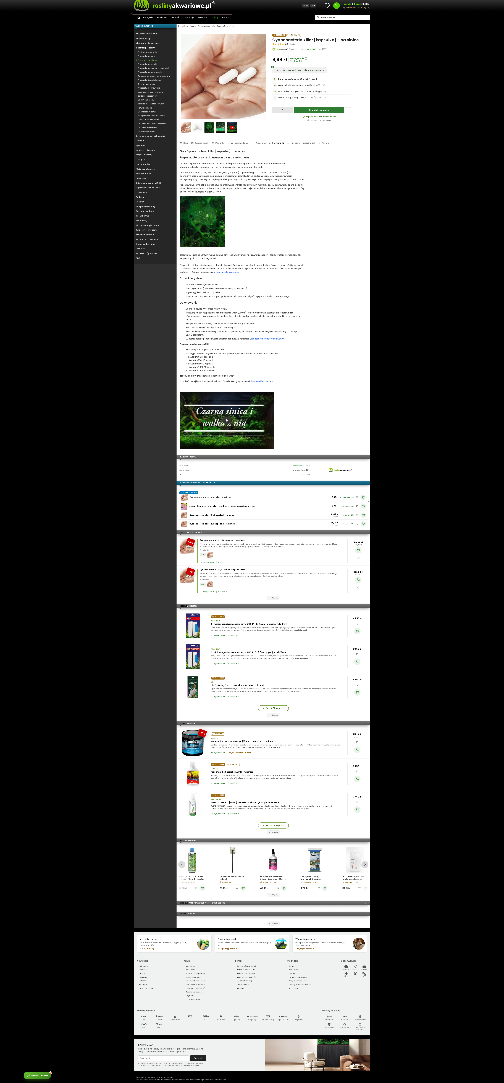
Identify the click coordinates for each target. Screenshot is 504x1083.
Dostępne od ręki (146, 988)
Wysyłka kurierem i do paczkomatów (295, 85)
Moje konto (190, 966)
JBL (212, 682)
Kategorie (148, 17)
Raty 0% (292, 973)
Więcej (197, 1065)
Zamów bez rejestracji (195, 973)
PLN (313, 5)
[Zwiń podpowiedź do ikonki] (75, 1071)
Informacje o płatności (246, 977)
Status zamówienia (194, 977)
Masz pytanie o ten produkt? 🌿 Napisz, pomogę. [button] (62, 1074)
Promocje (189, 17)
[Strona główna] (138, 17)
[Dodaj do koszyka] (358, 550)
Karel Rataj (216, 799)
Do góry (275, 598)
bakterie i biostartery (262, 381)
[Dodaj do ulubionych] (348, 110)
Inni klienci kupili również (302, 143)
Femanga (214, 769)
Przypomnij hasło (193, 999)
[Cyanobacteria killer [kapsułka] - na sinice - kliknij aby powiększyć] (186, 127)
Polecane (202, 17)
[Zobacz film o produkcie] (232, 127)
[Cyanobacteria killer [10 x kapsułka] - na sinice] (184, 515)
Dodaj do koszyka (319, 110)
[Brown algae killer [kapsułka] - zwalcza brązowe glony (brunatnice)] (184, 506)
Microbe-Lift (216, 738)
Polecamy (295, 35)
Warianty (219, 143)
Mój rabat (190, 995)
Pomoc (225, 17)
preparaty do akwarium (226, 272)
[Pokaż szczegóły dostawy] (324, 85)
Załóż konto (191, 970)
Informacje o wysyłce (246, 973)
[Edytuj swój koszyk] (336, 5)
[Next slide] (364, 864)
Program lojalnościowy (298, 977)
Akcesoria (261, 143)
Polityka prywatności (297, 981)
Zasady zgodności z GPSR (300, 984)
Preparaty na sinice (225, 26)
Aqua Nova (215, 621)
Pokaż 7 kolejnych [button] (275, 708)
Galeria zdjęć (201, 143)
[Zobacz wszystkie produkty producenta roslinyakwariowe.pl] (280, 49)
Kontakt (240, 988)
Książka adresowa (194, 992)
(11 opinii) (292, 44)
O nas (291, 966)
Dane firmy (293, 988)
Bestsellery (143, 977)
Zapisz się (198, 1058)
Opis (185, 143)
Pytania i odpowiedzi (246, 970)
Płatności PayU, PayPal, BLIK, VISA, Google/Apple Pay (302, 91)
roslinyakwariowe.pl (301, 466)
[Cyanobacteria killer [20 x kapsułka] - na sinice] (184, 524)
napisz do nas (329, 116)
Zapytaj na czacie (314, 116)
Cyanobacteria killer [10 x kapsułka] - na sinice (222, 540)
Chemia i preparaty (206, 26)
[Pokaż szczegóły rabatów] (326, 97)
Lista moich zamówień (195, 981)
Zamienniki (278, 143)
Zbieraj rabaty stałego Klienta (292, 97)
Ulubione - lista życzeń (195, 988)
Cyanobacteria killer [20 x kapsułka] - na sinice (222, 570)
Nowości (176, 17)
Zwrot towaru (243, 984)
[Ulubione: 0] (327, 6)
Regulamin (293, 970)
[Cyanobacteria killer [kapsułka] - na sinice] (223, 76)
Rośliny (215, 17)
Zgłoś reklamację (244, 981)
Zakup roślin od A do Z (246, 966)
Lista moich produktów (195, 984)
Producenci (162, 17)
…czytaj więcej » (301, 630)
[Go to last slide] (181, 864)
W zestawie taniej (240, 143)
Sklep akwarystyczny (187, 26)
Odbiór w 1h (222, 562)
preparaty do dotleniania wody (267, 338)
